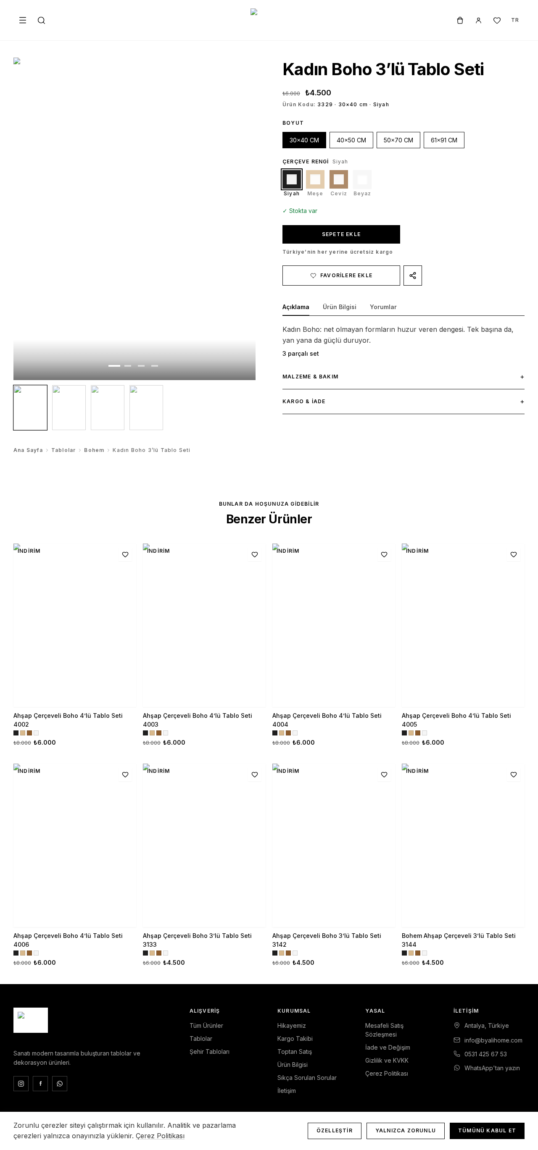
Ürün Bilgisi (292, 1064)
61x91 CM (444, 140)
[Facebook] (40, 1083)
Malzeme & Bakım (403, 376)
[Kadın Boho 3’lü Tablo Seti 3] (107, 407)
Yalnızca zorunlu (405, 1130)
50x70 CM (398, 140)
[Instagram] (21, 1083)
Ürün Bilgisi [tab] (339, 306)
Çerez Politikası (386, 1073)
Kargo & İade (403, 401)
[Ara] (41, 20)
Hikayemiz (291, 1025)
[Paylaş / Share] (413, 275)
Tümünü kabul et (487, 1130)
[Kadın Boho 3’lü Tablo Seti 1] (30, 407)
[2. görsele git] (127, 366)
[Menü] (22, 20)
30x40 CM (304, 140)
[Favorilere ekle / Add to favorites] (125, 554)
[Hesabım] (478, 20)
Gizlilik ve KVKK (387, 1060)
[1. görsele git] (114, 366)
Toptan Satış (294, 1051)
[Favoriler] (497, 20)
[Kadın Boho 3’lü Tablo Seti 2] (69, 407)
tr (515, 20)
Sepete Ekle (341, 234)
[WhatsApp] (59, 1083)
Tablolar (63, 450)
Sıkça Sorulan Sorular (307, 1077)
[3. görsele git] (141, 366)
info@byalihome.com (493, 1040)
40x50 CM (351, 140)
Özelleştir (334, 1130)
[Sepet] (460, 20)
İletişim (286, 1090)
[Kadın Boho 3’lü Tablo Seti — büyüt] (134, 219)
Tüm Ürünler (206, 1025)
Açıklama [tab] (295, 306)
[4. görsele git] (154, 366)
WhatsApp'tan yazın (492, 1067)
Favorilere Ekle (346, 275)
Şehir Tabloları (209, 1051)
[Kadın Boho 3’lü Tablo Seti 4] (146, 407)
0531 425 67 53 (485, 1054)
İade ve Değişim (387, 1047)
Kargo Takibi (295, 1038)
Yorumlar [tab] (383, 306)
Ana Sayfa (28, 450)
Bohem (94, 450)
